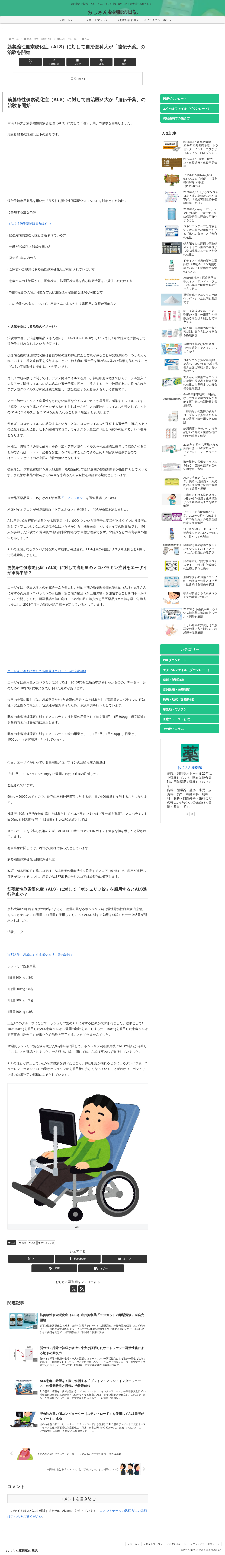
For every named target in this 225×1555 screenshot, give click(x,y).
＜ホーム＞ (133, 1544)
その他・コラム (173, 728)
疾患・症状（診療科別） (179, 699)
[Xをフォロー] (73, 1288)
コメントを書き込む (78, 1499)
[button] (125, 62)
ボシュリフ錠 (47, 1242)
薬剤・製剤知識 (173, 680)
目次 (74, 78)
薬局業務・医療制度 (176, 689)
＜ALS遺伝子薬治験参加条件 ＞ (29, 223)
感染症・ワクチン (175, 709)
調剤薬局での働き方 (176, 118)
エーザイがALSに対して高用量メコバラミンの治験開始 (46, 671)
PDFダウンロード (175, 98)
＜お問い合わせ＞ (176, 1544)
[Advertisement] (77, 167)
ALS (13, 1242)
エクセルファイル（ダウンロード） (187, 108)
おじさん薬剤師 (190, 767)
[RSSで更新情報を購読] (81, 1288)
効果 (24, 1242)
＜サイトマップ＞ (153, 1544)
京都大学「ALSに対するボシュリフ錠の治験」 (40, 954)
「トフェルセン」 (73, 497)
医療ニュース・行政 (176, 719)
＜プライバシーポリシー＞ (205, 1544)
